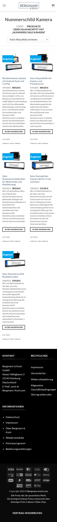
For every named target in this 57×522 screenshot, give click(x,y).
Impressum (37, 367)
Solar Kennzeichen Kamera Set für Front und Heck (40, 179)
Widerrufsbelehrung (42, 379)
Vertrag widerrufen (41, 394)
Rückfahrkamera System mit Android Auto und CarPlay (14, 81)
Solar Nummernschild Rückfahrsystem (13, 275)
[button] (4, 5)
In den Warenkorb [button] (14, 131)
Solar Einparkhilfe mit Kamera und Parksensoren (40, 81)
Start (20, 26)
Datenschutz (13, 416)
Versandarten (38, 373)
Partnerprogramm (15, 443)
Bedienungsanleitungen (19, 448)
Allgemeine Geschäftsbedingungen (43, 387)
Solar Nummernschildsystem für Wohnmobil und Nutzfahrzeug (13, 180)
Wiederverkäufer (15, 437)
